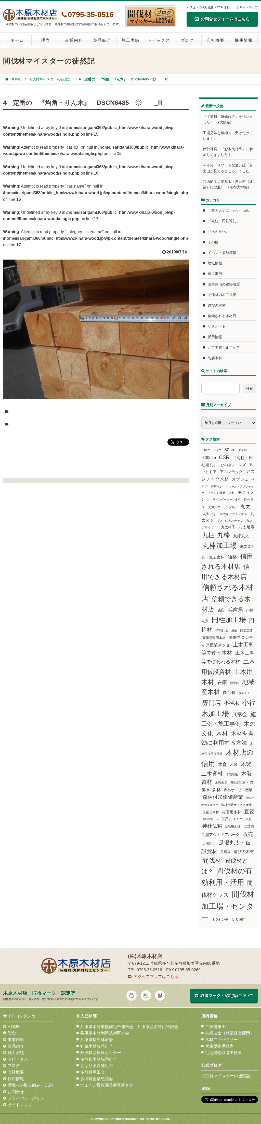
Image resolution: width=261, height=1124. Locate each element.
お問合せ (16, 1092)
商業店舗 (246, 630)
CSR (224, 457)
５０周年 (239, 919)
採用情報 (244, 40)
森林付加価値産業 (222, 797)
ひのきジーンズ (233, 465)
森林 (216, 789)
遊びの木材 (217, 305)
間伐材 (211, 860)
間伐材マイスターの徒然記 (50, 79)
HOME (15, 79)
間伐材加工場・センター (227, 906)
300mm (209, 458)
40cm (243, 450)
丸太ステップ (234, 520)
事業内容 (74, 40)
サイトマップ (249, 7)
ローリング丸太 (227, 507)
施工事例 (215, 274)
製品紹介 (102, 40)
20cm (206, 450)
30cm (230, 449)
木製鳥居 (221, 783)
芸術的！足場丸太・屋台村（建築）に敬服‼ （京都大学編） (228, 184)
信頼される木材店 (222, 316)
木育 (222, 764)
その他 (213, 242)
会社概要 (215, 40)
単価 (234, 630)
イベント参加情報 (222, 253)
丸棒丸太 (241, 536)
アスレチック (231, 472)
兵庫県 (235, 610)
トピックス (159, 40)
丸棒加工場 (219, 545)
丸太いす (209, 514)
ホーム (17, 40)
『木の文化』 (218, 232)
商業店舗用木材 (214, 638)
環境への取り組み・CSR (30, 1085)
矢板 (249, 819)
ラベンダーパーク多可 (227, 499)
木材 (222, 733)
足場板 (225, 852)
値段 (221, 610)
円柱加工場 (229, 620)
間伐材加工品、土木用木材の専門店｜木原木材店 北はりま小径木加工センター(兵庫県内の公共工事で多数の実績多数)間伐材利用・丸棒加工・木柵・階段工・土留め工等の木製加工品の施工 (30, 15)
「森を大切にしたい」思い (229, 210)
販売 (248, 834)
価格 (232, 557)
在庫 (222, 682)
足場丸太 (209, 843)
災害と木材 (210, 812)
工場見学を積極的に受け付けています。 (228, 135)
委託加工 (244, 692)
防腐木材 (215, 358)
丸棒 (223, 535)
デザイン (217, 486)
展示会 (239, 714)
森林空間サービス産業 (236, 805)
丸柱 (208, 535)
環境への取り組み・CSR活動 (209, 7)
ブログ (187, 40)
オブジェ (240, 479)
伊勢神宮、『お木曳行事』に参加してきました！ (228, 151)
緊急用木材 (232, 826)
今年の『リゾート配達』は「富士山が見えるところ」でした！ (228, 168)
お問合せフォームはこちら (225, 19)
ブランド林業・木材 (221, 492)
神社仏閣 (212, 826)
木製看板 (232, 774)
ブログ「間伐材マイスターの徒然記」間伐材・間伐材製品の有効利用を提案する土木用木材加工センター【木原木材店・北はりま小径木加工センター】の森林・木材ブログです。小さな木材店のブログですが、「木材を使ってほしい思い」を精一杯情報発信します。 (150, 16)
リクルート (217, 326)
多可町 (229, 692)
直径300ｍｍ (210, 819)
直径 (249, 811)
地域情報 (215, 263)
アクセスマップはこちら (156, 976)
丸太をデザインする (233, 514)
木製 (234, 764)
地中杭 (234, 683)
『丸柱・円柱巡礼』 (224, 221)
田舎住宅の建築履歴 (224, 284)
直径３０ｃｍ (232, 819)
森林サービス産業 (238, 790)
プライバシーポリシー (28, 1098)
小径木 (231, 703)
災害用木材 (231, 812)
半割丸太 (221, 630)
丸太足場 (246, 527)
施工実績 (130, 40)
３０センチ (220, 919)
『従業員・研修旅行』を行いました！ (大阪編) (228, 119)
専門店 (211, 702)
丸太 (245, 506)
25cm (217, 450)
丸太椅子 (228, 527)
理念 (45, 40)
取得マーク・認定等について (226, 995)
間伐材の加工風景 (222, 295)
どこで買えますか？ (224, 347)
